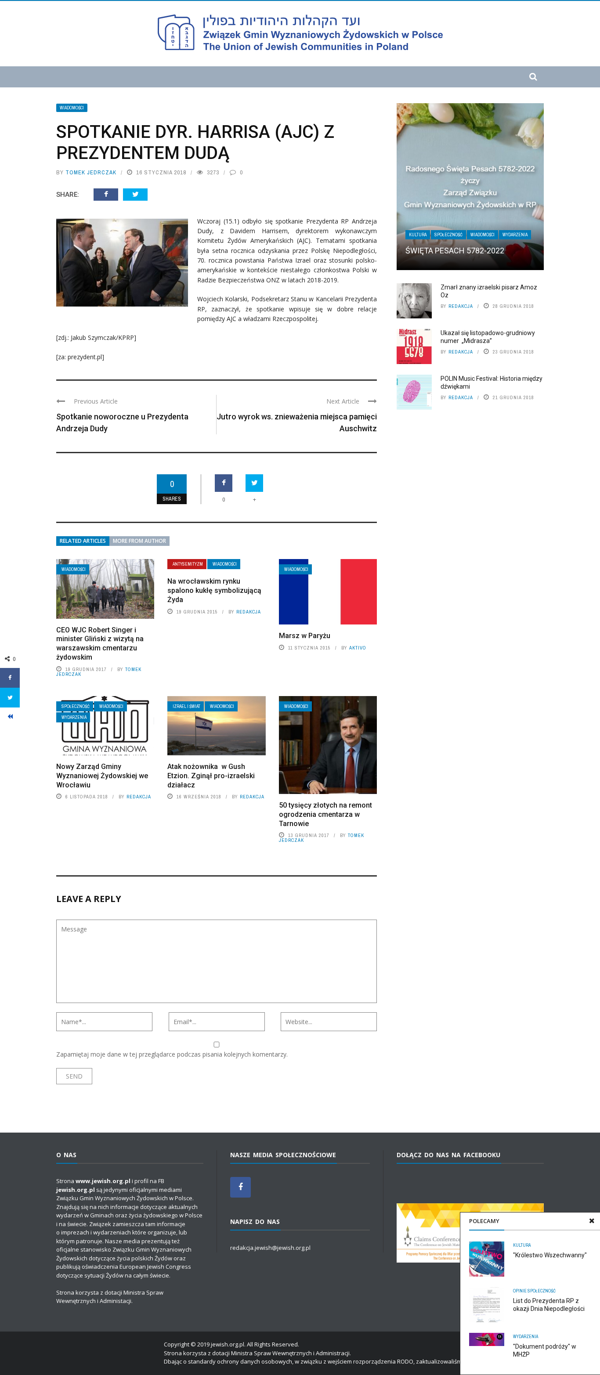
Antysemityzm (188, 564)
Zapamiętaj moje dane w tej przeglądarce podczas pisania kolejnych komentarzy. (172, 1054)
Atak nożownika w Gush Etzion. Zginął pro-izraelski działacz (211, 775)
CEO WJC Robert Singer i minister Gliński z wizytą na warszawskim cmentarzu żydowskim (100, 643)
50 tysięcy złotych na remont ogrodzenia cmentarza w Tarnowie (325, 814)
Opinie (520, 1291)
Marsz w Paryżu (304, 636)
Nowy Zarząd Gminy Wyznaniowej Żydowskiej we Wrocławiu (102, 775)
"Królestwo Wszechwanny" (550, 1255)
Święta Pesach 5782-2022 (454, 250)
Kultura (522, 1245)
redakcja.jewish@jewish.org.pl (270, 1248)
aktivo (357, 648)
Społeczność (75, 706)
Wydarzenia (74, 717)
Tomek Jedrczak (90, 172)
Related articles (83, 541)
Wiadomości (72, 108)
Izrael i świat (186, 706)
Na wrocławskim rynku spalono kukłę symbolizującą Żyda (214, 590)
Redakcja (248, 612)
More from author (139, 541)
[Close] (591, 1221)
